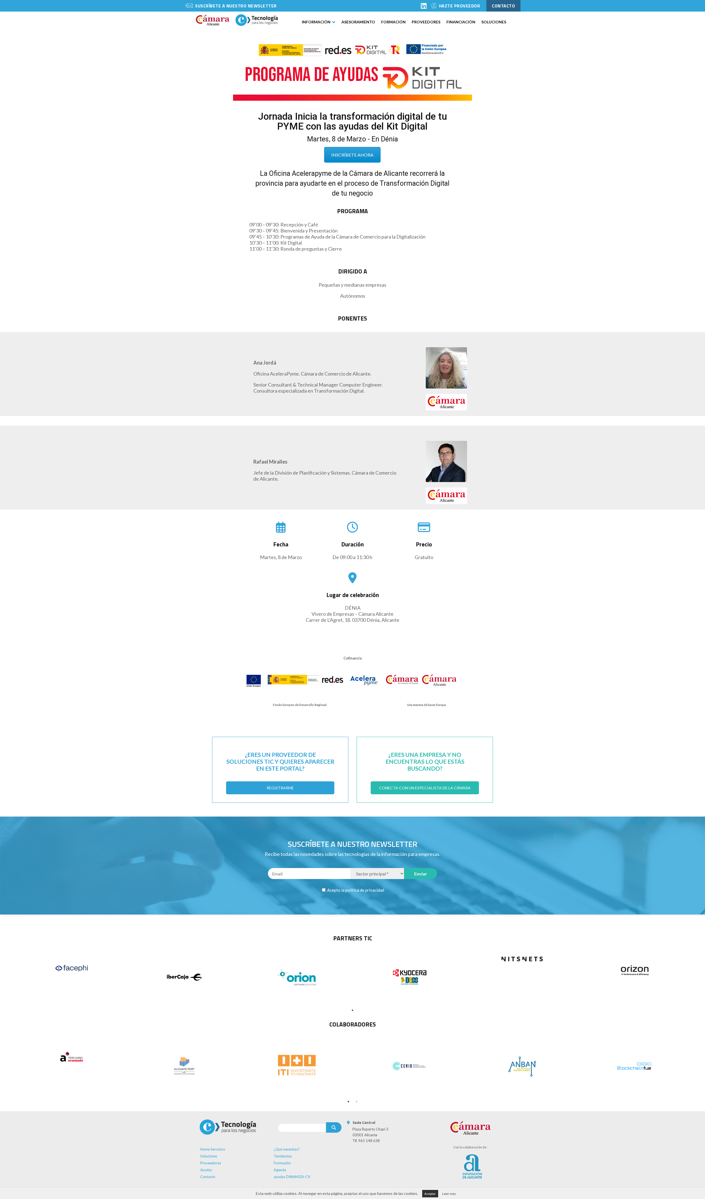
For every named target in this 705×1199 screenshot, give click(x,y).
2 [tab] (356, 1101)
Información (316, 22)
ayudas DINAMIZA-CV (292, 1177)
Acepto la (355, 890)
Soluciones (493, 22)
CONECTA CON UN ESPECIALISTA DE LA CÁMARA (425, 787)
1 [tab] (352, 1010)
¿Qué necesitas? (287, 1149)
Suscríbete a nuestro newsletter (236, 5)
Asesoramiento (358, 22)
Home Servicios (212, 1149)
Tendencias (283, 1156)
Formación (393, 22)
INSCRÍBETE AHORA (352, 154)
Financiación (460, 22)
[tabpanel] (71, 968)
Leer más (449, 1194)
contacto (503, 5)
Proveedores (426, 22)
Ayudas (206, 1170)
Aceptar (430, 1194)
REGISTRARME (280, 787)
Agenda (280, 1170)
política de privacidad (364, 890)
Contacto (207, 1177)
